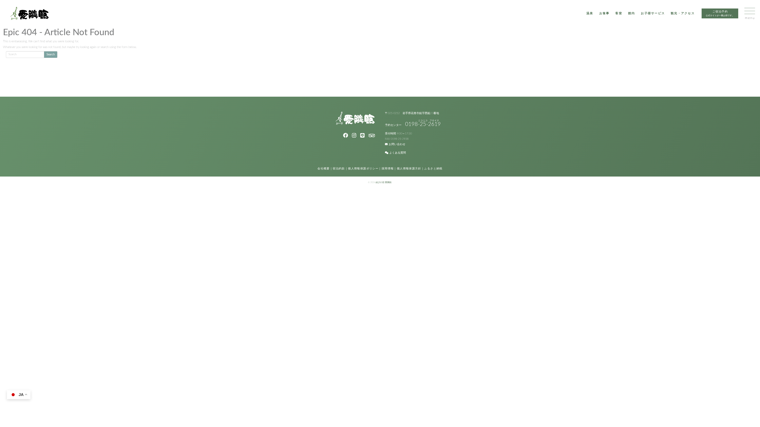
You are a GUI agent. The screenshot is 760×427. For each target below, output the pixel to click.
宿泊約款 (339, 168)
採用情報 (388, 168)
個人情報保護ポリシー (363, 168)
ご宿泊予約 (720, 13)
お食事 (604, 13)
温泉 (589, 13)
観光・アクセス (683, 13)
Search (51, 54)
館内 (631, 13)
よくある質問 (397, 152)
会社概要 (323, 168)
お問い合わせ (397, 144)
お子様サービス (653, 13)
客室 (618, 13)
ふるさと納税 (433, 168)
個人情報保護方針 (409, 168)
